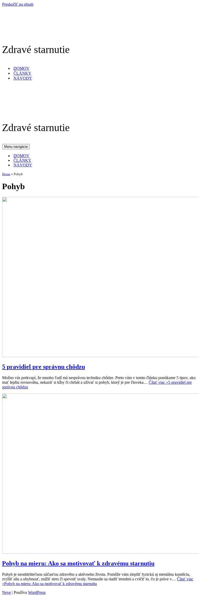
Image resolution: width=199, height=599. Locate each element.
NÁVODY (22, 78)
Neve (6, 592)
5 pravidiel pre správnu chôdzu (43, 366)
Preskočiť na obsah (17, 4)
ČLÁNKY (22, 73)
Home (6, 174)
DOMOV (21, 68)
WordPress (37, 592)
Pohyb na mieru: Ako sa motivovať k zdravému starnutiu (78, 563)
